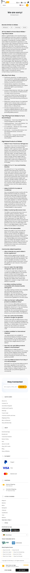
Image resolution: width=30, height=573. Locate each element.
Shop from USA (6, 550)
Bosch (18, 27)
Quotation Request (7, 405)
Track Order (5, 413)
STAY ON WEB (8, 570)
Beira (3, 505)
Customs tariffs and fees (8, 415)
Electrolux (25, 27)
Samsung (11, 27)
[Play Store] (15, 530)
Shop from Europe (18, 556)
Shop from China (17, 554)
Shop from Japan (7, 552)
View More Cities (6, 520)
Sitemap (4, 410)
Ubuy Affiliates (6, 451)
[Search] (27, 5)
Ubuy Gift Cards (6, 446)
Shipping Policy (6, 418)
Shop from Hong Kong (19, 552)
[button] (18, 3)
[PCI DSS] (5, 543)
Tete (3, 515)
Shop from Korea (7, 554)
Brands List (5, 434)
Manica (4, 517)
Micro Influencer (6, 420)
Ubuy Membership (6, 422)
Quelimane (5, 512)
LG (4, 27)
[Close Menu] (1, 3)
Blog (3, 449)
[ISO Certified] (16, 543)
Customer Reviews (7, 436)
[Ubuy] (7, 2)
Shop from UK (15, 550)
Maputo (4, 500)
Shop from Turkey (7, 556)
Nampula (4, 508)
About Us (4, 401)
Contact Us (5, 403)
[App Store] (6, 530)
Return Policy (5, 439)
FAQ (3, 441)
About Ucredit (5, 444)
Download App (6, 432)
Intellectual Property (7, 408)
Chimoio (4, 510)
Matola (4, 503)
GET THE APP (22, 570)
